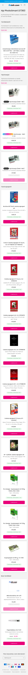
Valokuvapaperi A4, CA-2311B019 (14, 315)
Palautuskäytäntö (16, 671)
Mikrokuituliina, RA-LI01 (14, 595)
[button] (2, 5)
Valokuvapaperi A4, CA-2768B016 (14, 350)
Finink (7, 669)
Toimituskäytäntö (7, 671)
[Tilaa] (23, 658)
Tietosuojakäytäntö (14, 669)
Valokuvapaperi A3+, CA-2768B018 (14, 384)
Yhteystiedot (22, 669)
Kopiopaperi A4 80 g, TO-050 (14, 558)
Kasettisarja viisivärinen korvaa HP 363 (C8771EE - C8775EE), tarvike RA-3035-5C (14, 51)
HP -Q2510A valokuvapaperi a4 (14, 455)
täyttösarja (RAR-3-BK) (14, 168)
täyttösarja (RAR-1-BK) (14, 102)
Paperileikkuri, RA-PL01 (14, 630)
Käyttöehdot (23, 671)
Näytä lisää (4, 30)
